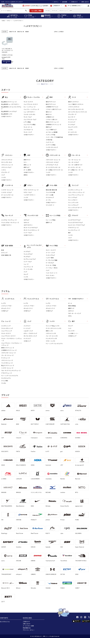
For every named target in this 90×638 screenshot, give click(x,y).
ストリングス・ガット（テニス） (76, 109)
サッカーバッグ (28, 132)
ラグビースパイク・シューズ (31, 190)
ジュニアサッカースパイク (31, 104)
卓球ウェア (27, 167)
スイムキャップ (50, 197)
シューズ (26, 264)
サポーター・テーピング (74, 313)
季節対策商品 (72, 306)
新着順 (27, 31)
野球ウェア (49, 127)
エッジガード (71, 117)
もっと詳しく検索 (36, 11)
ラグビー (9, 20)
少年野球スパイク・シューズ (53, 124)
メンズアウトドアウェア (74, 220)
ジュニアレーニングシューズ (31, 109)
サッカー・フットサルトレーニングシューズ (11, 339)
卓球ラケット (27, 160)
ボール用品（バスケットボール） (54, 170)
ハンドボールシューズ (7, 190)
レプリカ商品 (27, 122)
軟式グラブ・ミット (51, 104)
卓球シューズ (27, 165)
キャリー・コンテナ (51, 250)
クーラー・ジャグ (50, 252)
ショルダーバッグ (28, 331)
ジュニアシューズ (28, 267)
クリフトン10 (54, 10)
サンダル (3, 383)
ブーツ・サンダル (28, 269)
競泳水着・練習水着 (51, 190)
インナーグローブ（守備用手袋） (54, 137)
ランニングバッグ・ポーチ (75, 207)
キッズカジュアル (6, 378)
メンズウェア (27, 251)
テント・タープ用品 (51, 265)
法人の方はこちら (5, 621)
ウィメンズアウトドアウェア (75, 222)
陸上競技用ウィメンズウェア (9, 111)
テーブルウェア (50, 263)
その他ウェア (4, 311)
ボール (70, 303)
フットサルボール (28, 129)
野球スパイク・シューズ (52, 122)
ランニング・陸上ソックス (52, 326)
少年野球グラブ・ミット (52, 107)
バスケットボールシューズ (53, 160)
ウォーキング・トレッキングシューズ (10, 370)
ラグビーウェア (28, 192)
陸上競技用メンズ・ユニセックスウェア (11, 108)
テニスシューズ (72, 119)
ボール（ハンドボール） (7, 195)
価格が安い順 (12, 31)
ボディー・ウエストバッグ (30, 333)
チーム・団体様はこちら (73, 6)
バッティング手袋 (50, 135)
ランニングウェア (72, 197)
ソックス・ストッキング (52, 147)
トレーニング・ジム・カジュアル (9, 375)
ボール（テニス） (72, 132)
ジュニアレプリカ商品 (30, 124)
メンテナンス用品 (50, 145)
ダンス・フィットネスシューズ (31, 230)
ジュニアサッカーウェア (30, 119)
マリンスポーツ (50, 205)
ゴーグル (48, 200)
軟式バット (49, 114)
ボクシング (4, 252)
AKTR (71, 10)
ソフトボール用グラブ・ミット (54, 109)
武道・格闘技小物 (6, 255)
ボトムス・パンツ (5, 308)
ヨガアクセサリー (28, 225)
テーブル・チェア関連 (51, 260)
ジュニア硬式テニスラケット (75, 104)
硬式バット (49, 112)
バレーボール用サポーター (75, 165)
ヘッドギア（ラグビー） (30, 195)
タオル (70, 316)
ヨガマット (26, 222)
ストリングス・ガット (6, 162)
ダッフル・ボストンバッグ (30, 336)
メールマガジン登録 (28, 626)
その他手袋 (49, 140)
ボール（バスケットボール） (53, 167)
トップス (3, 303)
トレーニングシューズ (29, 107)
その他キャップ (72, 336)
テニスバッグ (71, 122)
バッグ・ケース (50, 142)
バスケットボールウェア (52, 162)
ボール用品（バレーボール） (75, 170)
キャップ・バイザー (73, 127)
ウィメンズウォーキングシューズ (10, 222)
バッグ (3, 175)
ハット (69, 328)
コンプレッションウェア (30, 259)
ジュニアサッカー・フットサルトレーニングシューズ (11, 344)
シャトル (3, 170)
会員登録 (64, 1)
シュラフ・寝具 (50, 258)
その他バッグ (27, 341)
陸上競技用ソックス (6, 114)
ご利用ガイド (74, 1)
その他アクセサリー (6, 116)
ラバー (25, 162)
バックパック (27, 326)
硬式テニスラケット (73, 102)
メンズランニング (6, 326)
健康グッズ (49, 222)
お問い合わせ (85, 1)
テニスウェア (71, 124)
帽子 (69, 232)
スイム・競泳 (4, 380)
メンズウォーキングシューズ (9, 220)
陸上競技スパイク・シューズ (9, 102)
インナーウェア (28, 232)
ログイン (56, 1)
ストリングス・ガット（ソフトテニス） (77, 112)
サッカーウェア (28, 117)
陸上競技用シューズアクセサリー (10, 104)
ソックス (70, 129)
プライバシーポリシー (29, 630)
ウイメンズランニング (7, 328)
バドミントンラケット (6, 160)
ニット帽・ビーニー (73, 333)
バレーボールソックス (52, 336)
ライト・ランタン (50, 275)
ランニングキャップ (73, 205)
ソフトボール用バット (51, 119)
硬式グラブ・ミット (51, 102)
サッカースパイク (28, 102)
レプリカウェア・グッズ (52, 165)
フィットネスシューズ (7, 363)
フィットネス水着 (50, 192)
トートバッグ (27, 328)
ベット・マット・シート (51, 273)
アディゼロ (47, 10)
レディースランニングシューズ (76, 192)
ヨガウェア (27, 220)
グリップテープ (72, 114)
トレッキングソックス (51, 338)
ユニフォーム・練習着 (51, 132)
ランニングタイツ (72, 200)
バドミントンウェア (6, 167)
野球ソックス (49, 331)
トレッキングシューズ (74, 230)
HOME (3, 20)
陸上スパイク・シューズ (7, 365)
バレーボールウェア (73, 162)
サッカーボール (28, 127)
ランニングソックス (73, 202)
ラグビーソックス (50, 341)
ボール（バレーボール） (74, 167)
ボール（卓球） (27, 170)
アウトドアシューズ (73, 227)
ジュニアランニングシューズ (75, 195)
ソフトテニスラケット (73, 107)
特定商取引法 (27, 628)
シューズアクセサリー (29, 112)
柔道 (2, 250)
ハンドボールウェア (6, 192)
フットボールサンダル (29, 114)
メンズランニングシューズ (75, 190)
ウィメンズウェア (28, 254)
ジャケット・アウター (6, 306)
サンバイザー (71, 331)
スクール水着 (49, 195)
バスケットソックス (51, 333)
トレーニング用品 (50, 220)
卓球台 (26, 175)
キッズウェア (27, 256)
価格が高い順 (20, 31)
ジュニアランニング (6, 331)
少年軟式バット (50, 117)
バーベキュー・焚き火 (52, 268)
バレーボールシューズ (74, 160)
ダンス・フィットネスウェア (31, 227)
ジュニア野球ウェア (51, 129)
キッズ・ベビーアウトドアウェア (76, 225)
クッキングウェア (50, 255)
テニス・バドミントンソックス (53, 328)
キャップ (26, 274)
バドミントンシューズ (63, 10)
